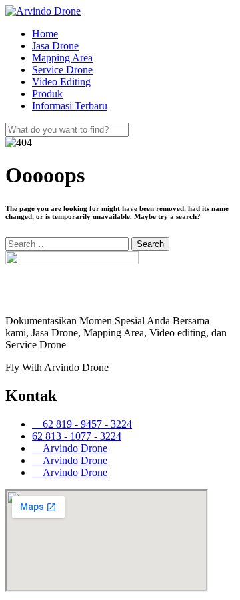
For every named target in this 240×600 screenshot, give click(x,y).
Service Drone (62, 69)
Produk (47, 93)
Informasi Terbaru (69, 105)
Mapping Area (62, 57)
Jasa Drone (55, 45)
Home (45, 33)
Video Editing (61, 81)
